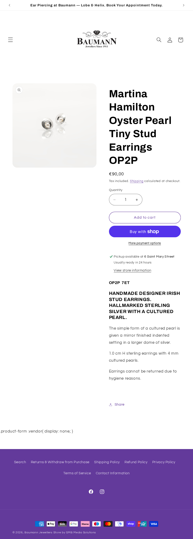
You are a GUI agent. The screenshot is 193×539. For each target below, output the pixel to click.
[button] (10, 39)
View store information (132, 270)
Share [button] (120, 404)
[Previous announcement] (9, 5)
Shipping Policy (107, 462)
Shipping (137, 181)
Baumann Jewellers (38, 532)
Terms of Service (77, 473)
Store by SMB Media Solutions (74, 532)
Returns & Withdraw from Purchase (60, 462)
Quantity (116, 190)
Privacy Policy (163, 462)
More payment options (145, 243)
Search (20, 462)
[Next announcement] (183, 5)
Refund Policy (136, 462)
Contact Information (113, 473)
